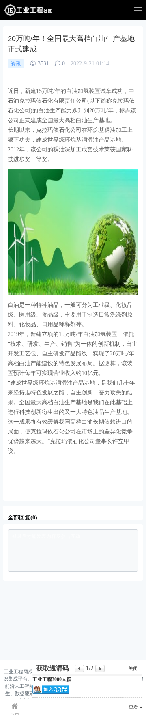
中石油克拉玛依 (99, 461)
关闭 (133, 668)
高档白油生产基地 (54, 461)
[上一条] (79, 668)
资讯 (16, 64)
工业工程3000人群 (51, 679)
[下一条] (100, 668)
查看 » (135, 707)
